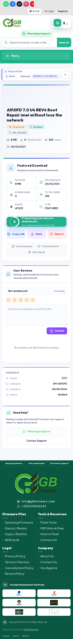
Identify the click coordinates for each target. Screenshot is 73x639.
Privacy (6, 636)
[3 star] (20, 300)
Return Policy (14, 573)
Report (59, 234)
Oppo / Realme (15, 534)
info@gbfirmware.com (36, 501)
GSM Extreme (31, 629)
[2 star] (14, 300)
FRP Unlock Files (52, 528)
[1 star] (8, 300)
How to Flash (49, 534)
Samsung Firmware (18, 522)
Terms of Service (16, 562)
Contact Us (48, 540)
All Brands (11, 540)
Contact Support (36, 440)
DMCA (25, 636)
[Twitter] (19, 4)
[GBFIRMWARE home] (12, 23)
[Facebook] (12, 4)
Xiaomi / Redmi (15, 528)
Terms (16, 636)
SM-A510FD (20, 132)
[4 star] (26, 300)
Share (38, 234)
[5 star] (32, 300)
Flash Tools (48, 522)
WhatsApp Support (38, 431)
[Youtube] (32, 4)
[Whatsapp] (6, 4)
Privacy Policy (14, 556)
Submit (59, 330)
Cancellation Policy (18, 568)
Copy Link (18, 234)
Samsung (25, 76)
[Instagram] (26, 4)
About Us (47, 556)
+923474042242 (32, 506)
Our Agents (48, 568)
